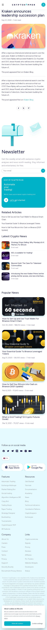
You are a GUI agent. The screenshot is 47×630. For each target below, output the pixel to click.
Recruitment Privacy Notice (12, 571)
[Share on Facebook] (19, 108)
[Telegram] (12, 451)
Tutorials (28, 485)
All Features (6, 529)
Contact (5, 551)
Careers (4, 543)
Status (27, 571)
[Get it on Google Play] (34, 467)
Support (5, 563)
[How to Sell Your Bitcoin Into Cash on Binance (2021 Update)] (23, 372)
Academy (28, 493)
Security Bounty (7, 567)
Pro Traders (29, 559)
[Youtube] (21, 451)
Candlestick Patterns (32, 509)
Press (3, 547)
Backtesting (6, 517)
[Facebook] (4, 451)
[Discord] (17, 451)
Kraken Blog (28, 100)
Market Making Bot (8, 489)
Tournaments (6, 521)
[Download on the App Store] (12, 467)
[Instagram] (26, 451)
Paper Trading (7, 509)
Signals (27, 543)
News (27, 497)
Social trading (7, 493)
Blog (27, 501)
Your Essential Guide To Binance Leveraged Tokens (21, 223)
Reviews (28, 551)
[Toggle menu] (3, 5)
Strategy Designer (8, 513)
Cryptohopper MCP (9, 525)
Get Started (29, 481)
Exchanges (29, 517)
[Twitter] (8, 451)
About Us (5, 539)
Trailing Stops (7, 505)
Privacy (4, 559)
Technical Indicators (32, 505)
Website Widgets (31, 563)
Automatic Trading (8, 481)
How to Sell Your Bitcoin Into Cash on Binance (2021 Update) (21, 228)
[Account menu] (43, 5)
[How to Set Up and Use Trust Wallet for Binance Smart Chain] (23, 306)
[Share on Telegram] (28, 108)
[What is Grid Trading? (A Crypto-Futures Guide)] (23, 404)
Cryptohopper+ (31, 513)
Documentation (31, 489)
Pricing (27, 547)
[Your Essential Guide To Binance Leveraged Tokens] (23, 339)
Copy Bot (5, 501)
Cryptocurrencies (31, 539)
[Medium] (30, 451)
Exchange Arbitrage (9, 485)
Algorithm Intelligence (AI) (11, 497)
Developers (29, 567)
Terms (4, 555)
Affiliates (28, 555)
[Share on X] (24, 108)
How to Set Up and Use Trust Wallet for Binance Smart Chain (22, 218)
